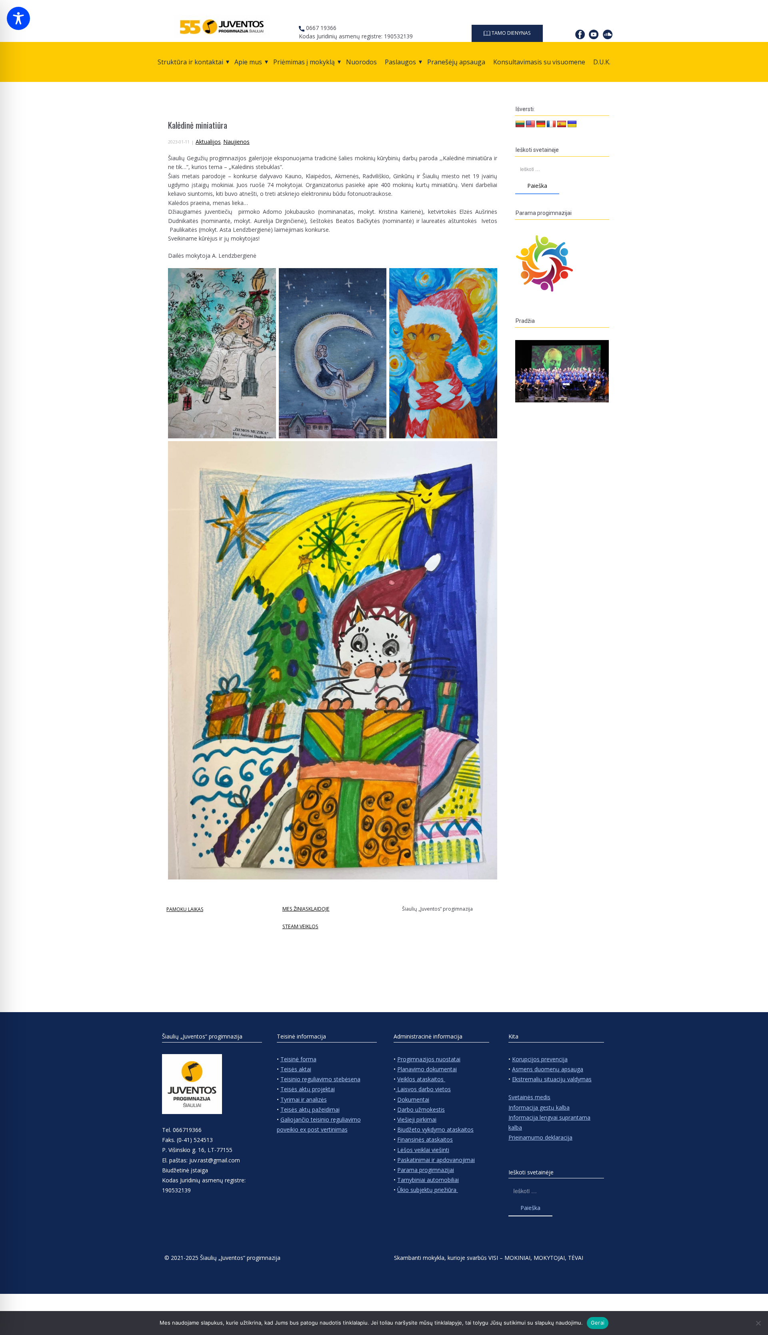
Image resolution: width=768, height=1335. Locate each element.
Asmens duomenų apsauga (547, 1069)
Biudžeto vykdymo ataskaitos (435, 1129)
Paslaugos (400, 62)
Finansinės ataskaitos (425, 1139)
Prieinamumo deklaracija (540, 1137)
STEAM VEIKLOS (300, 926)
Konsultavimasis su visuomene (539, 62)
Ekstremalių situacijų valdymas (552, 1079)
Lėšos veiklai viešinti (423, 1150)
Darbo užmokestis (421, 1109)
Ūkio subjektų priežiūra (427, 1190)
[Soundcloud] (607, 34)
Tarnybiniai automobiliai (428, 1180)
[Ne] (758, 1323)
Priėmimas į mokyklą (304, 62)
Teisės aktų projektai (307, 1089)
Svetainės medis (529, 1097)
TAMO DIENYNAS (510, 33)
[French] (551, 124)
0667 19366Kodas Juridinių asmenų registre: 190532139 (356, 32)
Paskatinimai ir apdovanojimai (436, 1160)
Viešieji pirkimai (416, 1119)
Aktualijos (208, 141)
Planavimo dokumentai (427, 1069)
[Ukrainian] (572, 124)
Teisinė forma (298, 1059)
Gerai (597, 1322)
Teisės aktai (295, 1069)
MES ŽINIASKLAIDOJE (306, 908)
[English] (530, 124)
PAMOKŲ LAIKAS (184, 909)
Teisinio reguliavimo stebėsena (320, 1079)
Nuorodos (361, 62)
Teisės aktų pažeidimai (310, 1109)
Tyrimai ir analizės (303, 1099)
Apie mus (248, 62)
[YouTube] (593, 34)
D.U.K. (601, 62)
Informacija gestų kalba (539, 1107)
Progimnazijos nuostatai (428, 1059)
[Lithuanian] (520, 124)
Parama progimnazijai (425, 1170)
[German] (541, 124)
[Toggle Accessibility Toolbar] (18, 18)
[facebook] (580, 34)
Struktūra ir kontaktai (190, 62)
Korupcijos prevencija (540, 1059)
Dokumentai (413, 1099)
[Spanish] (561, 124)
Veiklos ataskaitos (421, 1079)
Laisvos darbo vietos (423, 1089)
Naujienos (236, 141)
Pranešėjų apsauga (456, 62)
